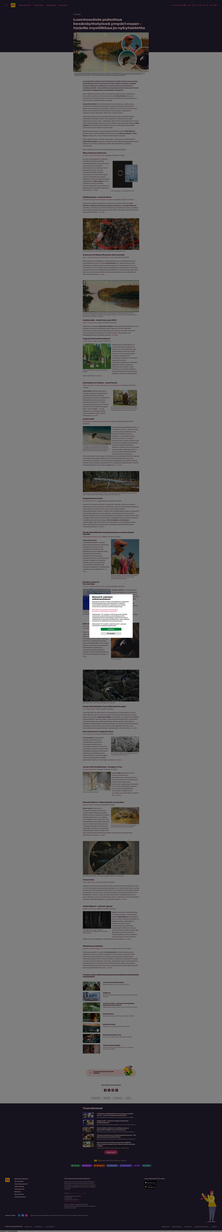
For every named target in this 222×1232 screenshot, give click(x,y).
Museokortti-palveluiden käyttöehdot (104, 611)
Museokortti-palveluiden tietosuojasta (105, 609)
